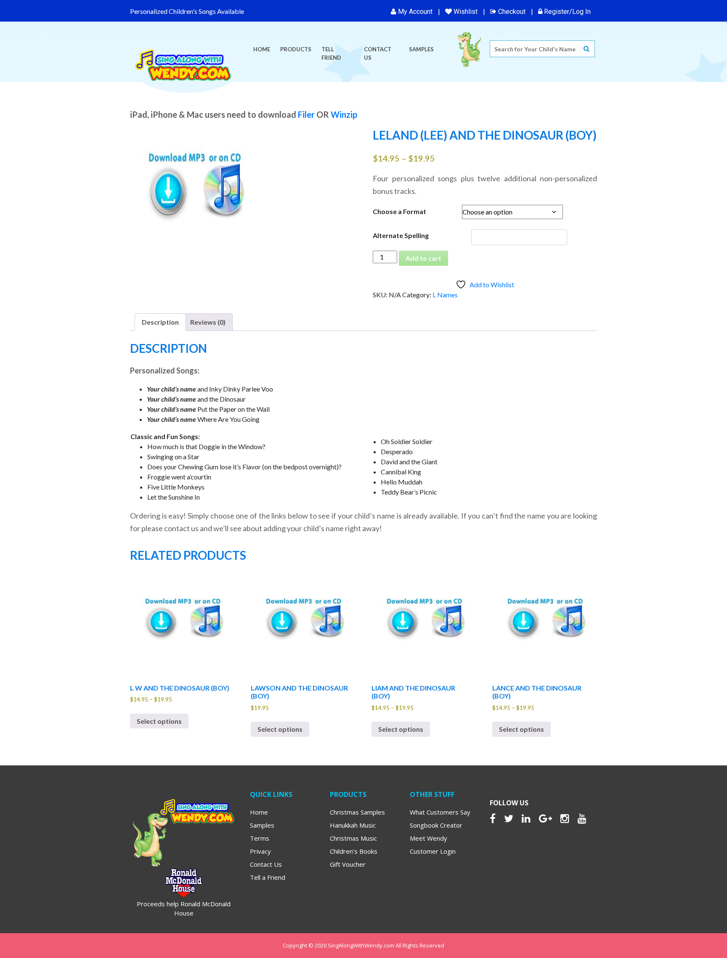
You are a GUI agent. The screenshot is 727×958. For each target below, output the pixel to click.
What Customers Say (440, 812)
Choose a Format (399, 211)
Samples (421, 49)
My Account (414, 12)
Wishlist (465, 12)
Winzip (344, 114)
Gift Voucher (348, 864)
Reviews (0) (208, 322)
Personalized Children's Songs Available (187, 11)
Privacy (260, 851)
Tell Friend (331, 53)
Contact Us (377, 53)
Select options (159, 721)
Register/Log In (566, 12)
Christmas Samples (357, 812)
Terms (259, 838)
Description (160, 322)
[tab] (160, 322)
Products (295, 49)
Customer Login (433, 851)
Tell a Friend (267, 877)
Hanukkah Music (353, 825)
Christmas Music (353, 838)
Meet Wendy (428, 838)
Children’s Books (353, 851)
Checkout (510, 12)
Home (261, 49)
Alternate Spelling (401, 235)
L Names (445, 295)
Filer (306, 114)
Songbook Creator (436, 825)
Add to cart (423, 258)
